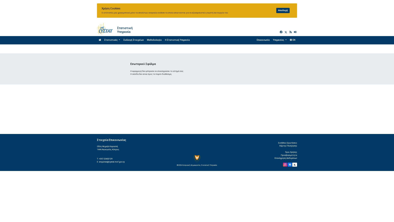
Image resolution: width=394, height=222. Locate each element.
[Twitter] (286, 32)
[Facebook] (281, 32)
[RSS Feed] (290, 32)
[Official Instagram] (285, 164)
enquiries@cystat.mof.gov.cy (112, 162)
